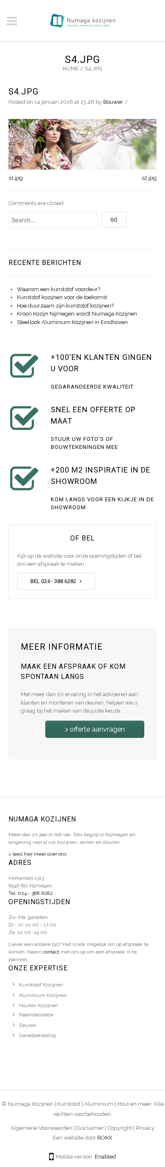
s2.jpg (149, 178)
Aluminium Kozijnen (43, 995)
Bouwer (113, 102)
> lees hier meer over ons (37, 854)
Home (71, 68)
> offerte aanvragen (95, 729)
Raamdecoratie (36, 1015)
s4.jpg (23, 91)
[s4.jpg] (82, 143)
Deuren (27, 1025)
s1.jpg (15, 178)
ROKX (104, 1138)
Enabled (105, 1156)
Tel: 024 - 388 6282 (30, 893)
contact (51, 952)
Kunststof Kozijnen (41, 985)
